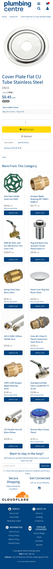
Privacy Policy (14, 535)
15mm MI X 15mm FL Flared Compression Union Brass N (38, 339)
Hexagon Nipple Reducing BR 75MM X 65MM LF (39, 199)
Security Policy (14, 543)
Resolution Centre (14, 521)
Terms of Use (14, 531)
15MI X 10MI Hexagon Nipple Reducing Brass (13, 386)
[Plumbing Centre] (17, 6)
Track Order (14, 517)
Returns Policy (14, 539)
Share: (5, 92)
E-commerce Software (24, 561)
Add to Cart (28, 129)
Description (8, 142)
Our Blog (39, 517)
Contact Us (39, 521)
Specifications (23, 142)
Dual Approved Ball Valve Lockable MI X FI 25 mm (39, 386)
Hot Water (39, 541)
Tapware (39, 544)
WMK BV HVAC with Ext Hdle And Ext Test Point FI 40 (13, 246)
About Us (39, 513)
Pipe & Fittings (39, 533)
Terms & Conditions (32, 471)
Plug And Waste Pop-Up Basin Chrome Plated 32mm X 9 (39, 246)
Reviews (7, 148)
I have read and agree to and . (28, 472)
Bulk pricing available (10, 208)
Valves (39, 537)
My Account (14, 513)
